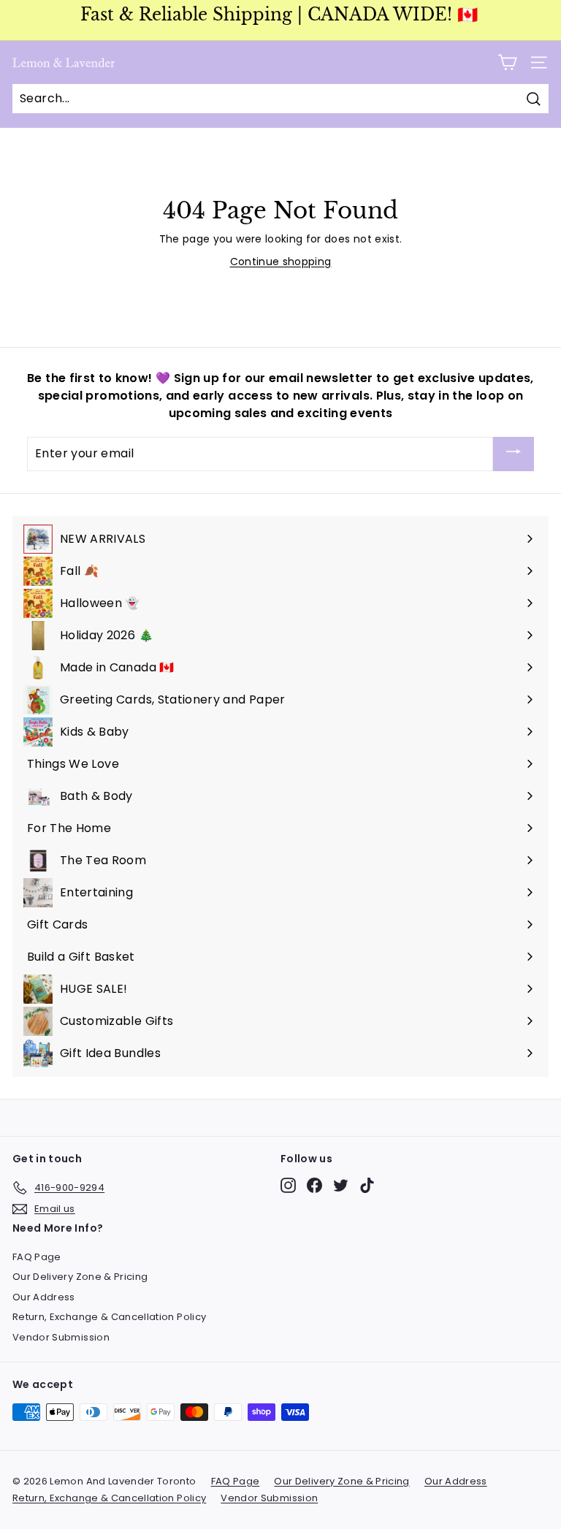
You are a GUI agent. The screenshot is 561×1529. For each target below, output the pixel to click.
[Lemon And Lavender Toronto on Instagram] (288, 1185)
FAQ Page (36, 1257)
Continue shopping (281, 261)
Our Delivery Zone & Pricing (80, 1277)
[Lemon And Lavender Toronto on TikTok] (367, 1185)
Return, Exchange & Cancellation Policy (109, 1317)
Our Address (43, 1297)
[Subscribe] (513, 454)
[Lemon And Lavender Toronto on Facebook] (314, 1185)
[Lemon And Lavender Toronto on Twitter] (340, 1185)
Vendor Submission (61, 1337)
